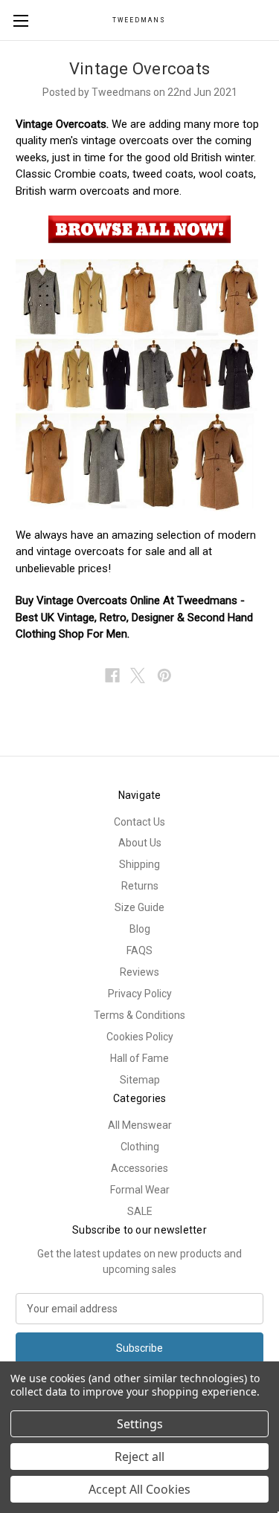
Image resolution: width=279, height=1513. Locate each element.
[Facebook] (112, 675)
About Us (139, 843)
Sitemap (140, 1080)
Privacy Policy (140, 994)
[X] (137, 675)
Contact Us (139, 822)
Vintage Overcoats (139, 68)
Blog (139, 929)
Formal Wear (140, 1190)
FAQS (139, 950)
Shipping (139, 864)
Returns (139, 886)
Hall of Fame (139, 1058)
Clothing (140, 1147)
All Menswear (140, 1125)
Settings (140, 1424)
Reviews (139, 972)
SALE (140, 1211)
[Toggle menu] (20, 20)
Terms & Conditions (139, 1015)
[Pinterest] (164, 675)
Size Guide (139, 907)
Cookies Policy (139, 1037)
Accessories (139, 1168)
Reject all (139, 1456)
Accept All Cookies (139, 1489)
